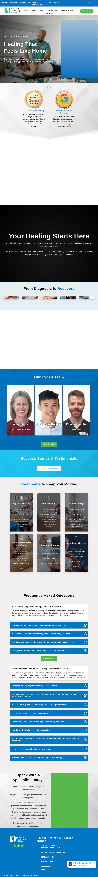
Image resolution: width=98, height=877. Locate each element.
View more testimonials (48, 468)
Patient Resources (67, 10)
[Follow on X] (89, 2)
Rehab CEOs (14, 875)
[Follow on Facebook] (86, 2)
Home (26, 10)
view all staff (48, 444)
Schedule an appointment (64, 197)
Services (41, 10)
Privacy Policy (34, 875)
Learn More (20, 433)
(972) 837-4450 (86, 11)
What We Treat (52, 10)
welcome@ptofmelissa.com (15, 2)
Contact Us (48, 13)
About (33, 10)
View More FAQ (48, 658)
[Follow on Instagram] (92, 2)
